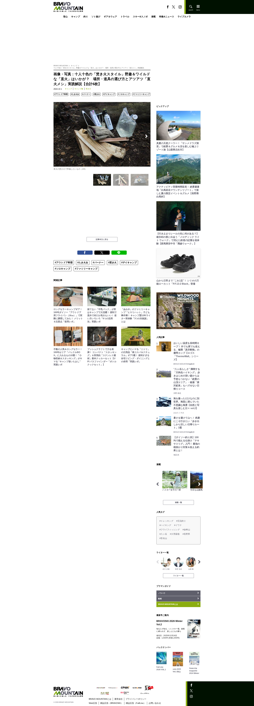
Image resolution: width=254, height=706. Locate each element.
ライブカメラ (184, 16)
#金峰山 (186, 529)
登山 (65, 16)
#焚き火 (96, 94)
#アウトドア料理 (61, 94)
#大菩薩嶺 (174, 534)
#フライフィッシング (169, 529)
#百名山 (163, 538)
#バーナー (86, 94)
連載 (153, 16)
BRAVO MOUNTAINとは (100, 699)
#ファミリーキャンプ (141, 94)
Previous (57, 136)
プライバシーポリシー (136, 699)
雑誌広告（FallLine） (136, 703)
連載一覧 (178, 502)
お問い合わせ (155, 703)
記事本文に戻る (102, 239)
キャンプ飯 (78, 89)
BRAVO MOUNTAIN (61, 65)
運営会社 (118, 699)
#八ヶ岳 (163, 534)
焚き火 (88, 89)
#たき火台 (75, 94)
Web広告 (93, 703)
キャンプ (75, 16)
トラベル (125, 16)
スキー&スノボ (140, 16)
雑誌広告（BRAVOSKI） (111, 703)
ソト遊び (95, 16)
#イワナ (178, 525)
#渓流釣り (181, 521)
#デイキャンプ (109, 94)
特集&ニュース (166, 16)
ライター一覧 (178, 576)
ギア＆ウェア (110, 16)
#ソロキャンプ (123, 94)
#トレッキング (166, 521)
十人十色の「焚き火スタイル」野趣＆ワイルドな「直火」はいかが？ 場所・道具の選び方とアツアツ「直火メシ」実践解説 (99, 68)
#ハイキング (165, 525)
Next (146, 136)
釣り (85, 16)
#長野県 (186, 534)
